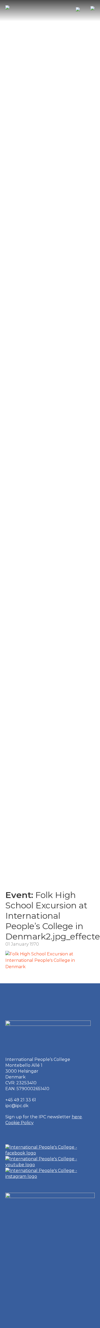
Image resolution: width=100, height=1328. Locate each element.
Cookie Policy (19, 1122)
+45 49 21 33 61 (20, 1099)
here (77, 1116)
